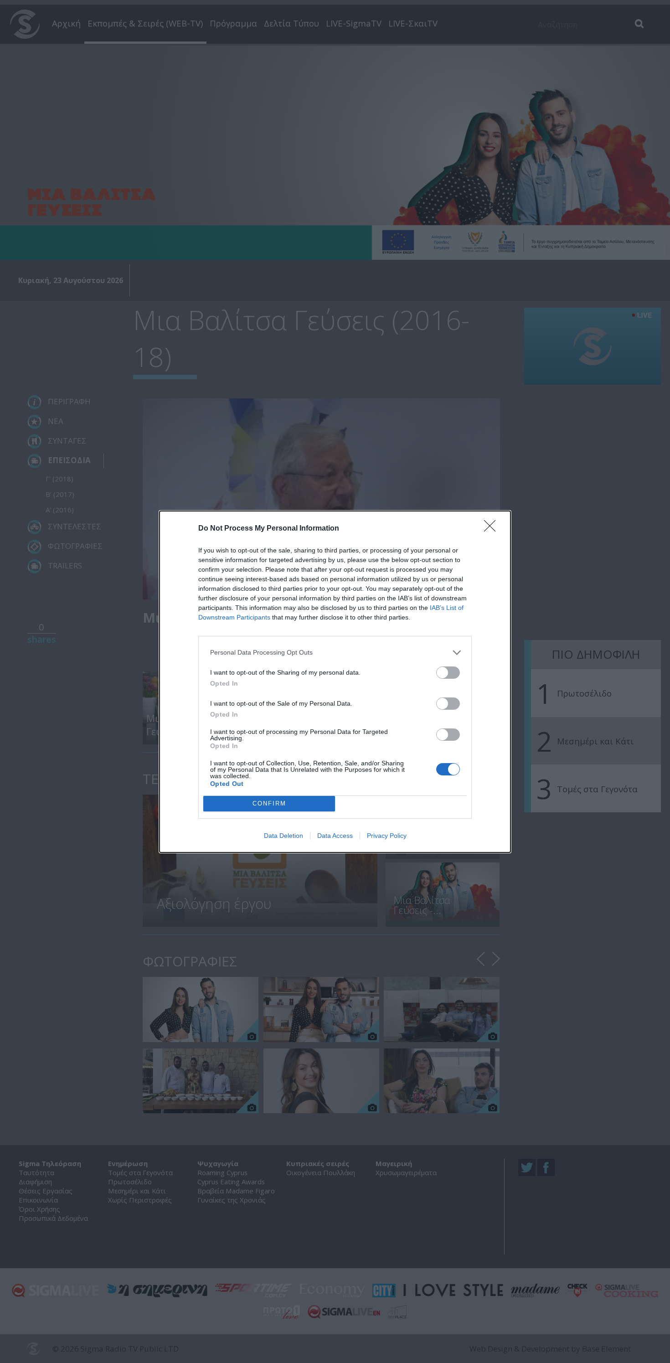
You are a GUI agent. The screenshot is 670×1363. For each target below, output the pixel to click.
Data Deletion (283, 835)
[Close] (492, 528)
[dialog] (335, 681)
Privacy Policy (387, 835)
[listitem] (335, 652)
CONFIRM (269, 803)
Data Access (335, 835)
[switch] (448, 672)
